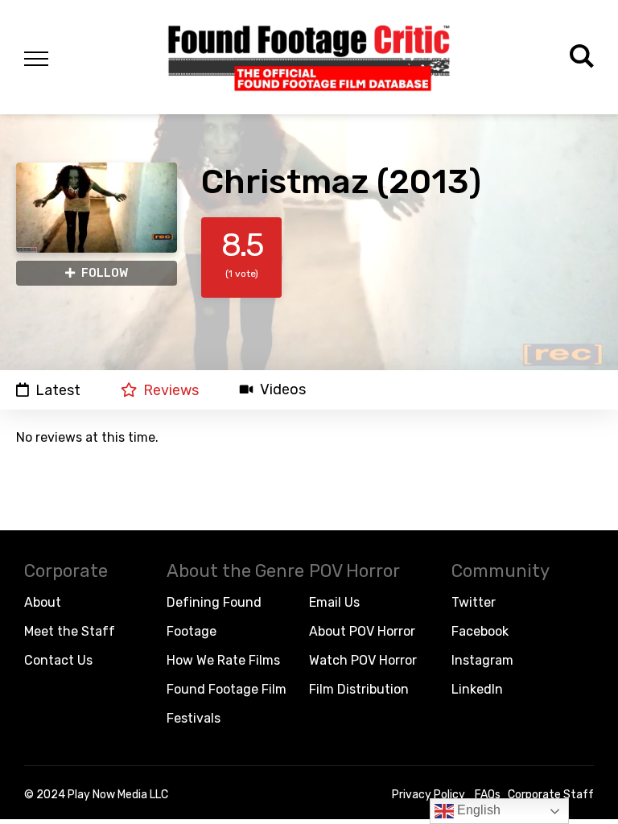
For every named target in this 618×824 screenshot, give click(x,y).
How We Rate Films (223, 660)
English (477, 810)
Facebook (480, 631)
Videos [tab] (283, 390)
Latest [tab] (57, 390)
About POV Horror (362, 631)
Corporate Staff (551, 794)
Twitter (473, 602)
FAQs (488, 794)
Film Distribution (359, 689)
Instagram (482, 660)
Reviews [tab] (171, 390)
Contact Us (58, 660)
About (42, 602)
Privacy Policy (428, 794)
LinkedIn (477, 689)
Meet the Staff (69, 631)
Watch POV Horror (363, 660)
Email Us (334, 602)
